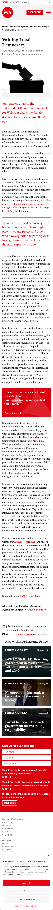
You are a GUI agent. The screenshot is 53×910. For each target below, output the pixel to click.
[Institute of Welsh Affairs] (7, 12)
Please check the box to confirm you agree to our (26, 795)
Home (5, 26)
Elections (7, 54)
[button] (48, 855)
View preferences (26, 899)
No (6, 777)
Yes (14, 777)
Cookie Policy (19, 906)
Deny (26, 891)
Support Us (34, 12)
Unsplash (41, 634)
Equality (17, 54)
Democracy (7, 843)
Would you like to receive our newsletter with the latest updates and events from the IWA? (26, 783)
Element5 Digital (24, 634)
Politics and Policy (38, 26)
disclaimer (39, 609)
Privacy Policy (16, 797)
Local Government (31, 54)
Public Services (9, 846)
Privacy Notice (32, 906)
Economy (6, 850)
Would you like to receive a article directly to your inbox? (24, 772)
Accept (26, 883)
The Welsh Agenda (19, 26)
